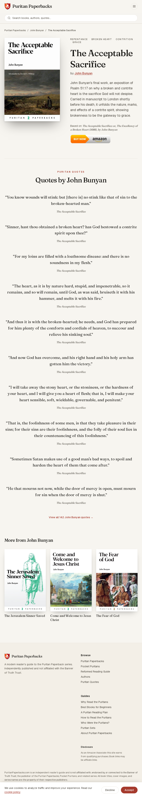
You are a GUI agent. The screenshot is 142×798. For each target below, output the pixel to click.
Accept (129, 790)
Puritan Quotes (90, 682)
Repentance (79, 39)
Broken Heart (102, 39)
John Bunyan (37, 30)
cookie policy (12, 792)
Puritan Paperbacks (15, 30)
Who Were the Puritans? (95, 722)
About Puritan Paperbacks (96, 733)
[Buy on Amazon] (90, 139)
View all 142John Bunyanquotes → (71, 517)
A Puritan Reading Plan (94, 712)
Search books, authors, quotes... (31, 18)
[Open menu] (134, 6)
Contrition (124, 39)
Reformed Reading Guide (95, 671)
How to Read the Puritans (96, 717)
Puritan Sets (88, 728)
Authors (85, 676)
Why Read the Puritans (94, 702)
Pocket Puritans (90, 666)
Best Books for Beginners (96, 707)
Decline (110, 790)
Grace (76, 42)
